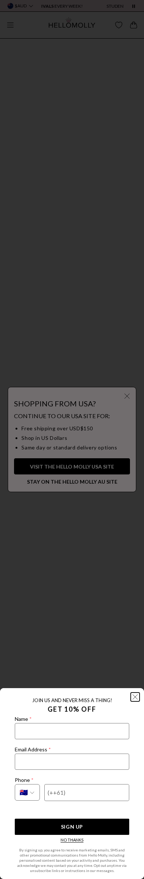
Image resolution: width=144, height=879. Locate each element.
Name (23, 719)
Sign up (72, 826)
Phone (24, 780)
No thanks (72, 839)
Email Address (33, 749)
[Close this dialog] (135, 697)
